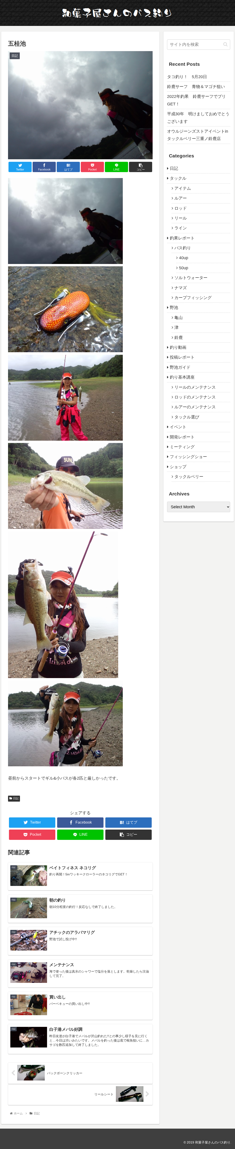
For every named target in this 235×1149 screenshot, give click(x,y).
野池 (174, 307)
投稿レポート (182, 357)
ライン (180, 228)
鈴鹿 (178, 337)
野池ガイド (180, 367)
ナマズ (180, 288)
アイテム (182, 188)
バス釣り (182, 248)
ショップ (178, 467)
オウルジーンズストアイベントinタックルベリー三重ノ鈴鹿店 (197, 135)
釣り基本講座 (182, 377)
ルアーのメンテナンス (195, 407)
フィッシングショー (188, 456)
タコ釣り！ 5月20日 (187, 76)
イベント (178, 427)
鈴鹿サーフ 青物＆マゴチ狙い (196, 86)
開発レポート (182, 437)
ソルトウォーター (190, 277)
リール (180, 218)
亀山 (178, 317)
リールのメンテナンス (195, 387)
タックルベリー (188, 476)
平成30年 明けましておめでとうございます (198, 118)
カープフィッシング (193, 297)
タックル (178, 178)
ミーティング (182, 447)
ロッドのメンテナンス (195, 397)
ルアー (180, 198)
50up (183, 268)
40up (183, 258)
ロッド (180, 208)
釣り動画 (178, 347)
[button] (225, 44)
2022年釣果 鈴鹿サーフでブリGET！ (196, 100)
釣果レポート (182, 238)
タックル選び (186, 417)
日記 (16, 798)
